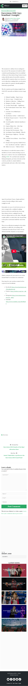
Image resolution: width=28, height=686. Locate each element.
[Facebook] (10, 1)
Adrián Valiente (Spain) (15, 18)
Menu (24, 5)
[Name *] (14, 493)
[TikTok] (18, 1)
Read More (14, 572)
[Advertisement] (14, 53)
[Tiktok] (20, 679)
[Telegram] (16, 1)
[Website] (14, 502)
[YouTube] (14, 1)
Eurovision (5, 435)
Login (19, 683)
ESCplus (11, 673)
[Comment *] (14, 490)
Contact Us (9, 683)
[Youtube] (8, 679)
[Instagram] (12, 1)
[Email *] (14, 498)
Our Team (15, 683)
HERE (7, 156)
